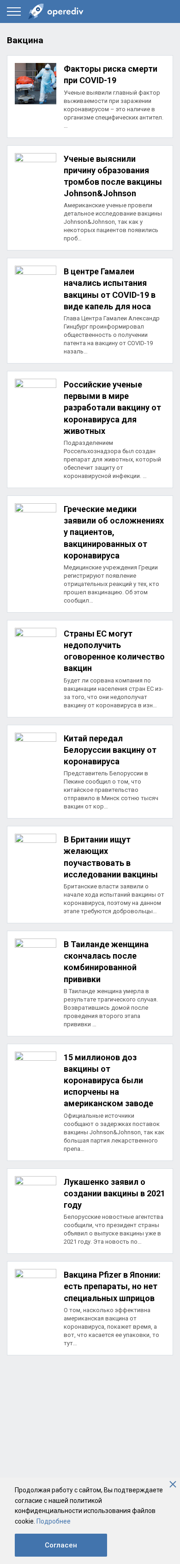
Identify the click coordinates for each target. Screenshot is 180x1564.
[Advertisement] (90, 1452)
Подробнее (53, 1521)
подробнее (90, 96)
